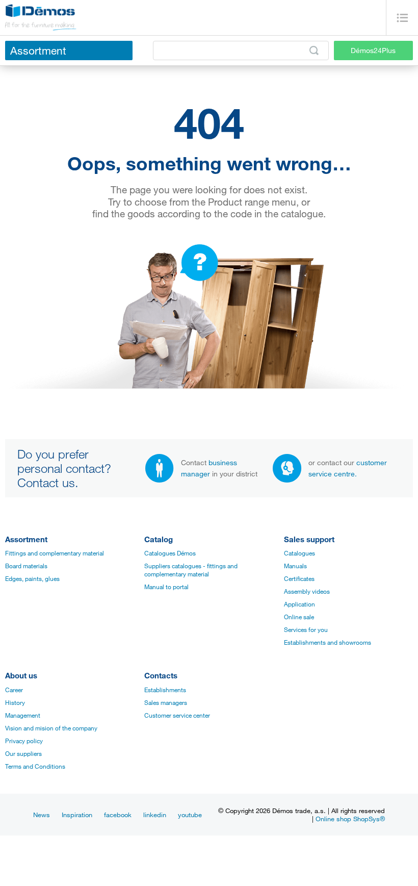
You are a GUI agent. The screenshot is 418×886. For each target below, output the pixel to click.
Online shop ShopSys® (350, 819)
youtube (190, 815)
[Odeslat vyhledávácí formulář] (314, 50)
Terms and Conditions (35, 766)
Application (299, 604)
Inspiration (77, 815)
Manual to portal (166, 587)
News (41, 815)
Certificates (299, 578)
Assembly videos (307, 591)
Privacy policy (24, 741)
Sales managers (165, 702)
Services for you (306, 629)
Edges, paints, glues (32, 578)
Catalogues (299, 553)
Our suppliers (23, 753)
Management (22, 715)
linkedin (154, 815)
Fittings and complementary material (54, 553)
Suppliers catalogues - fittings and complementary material (191, 570)
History (15, 702)
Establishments (165, 690)
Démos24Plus (373, 50)
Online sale (299, 617)
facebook (118, 815)
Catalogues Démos (170, 553)
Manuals (295, 566)
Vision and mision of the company (51, 728)
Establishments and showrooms (327, 642)
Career (14, 690)
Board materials (26, 566)
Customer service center (177, 715)
